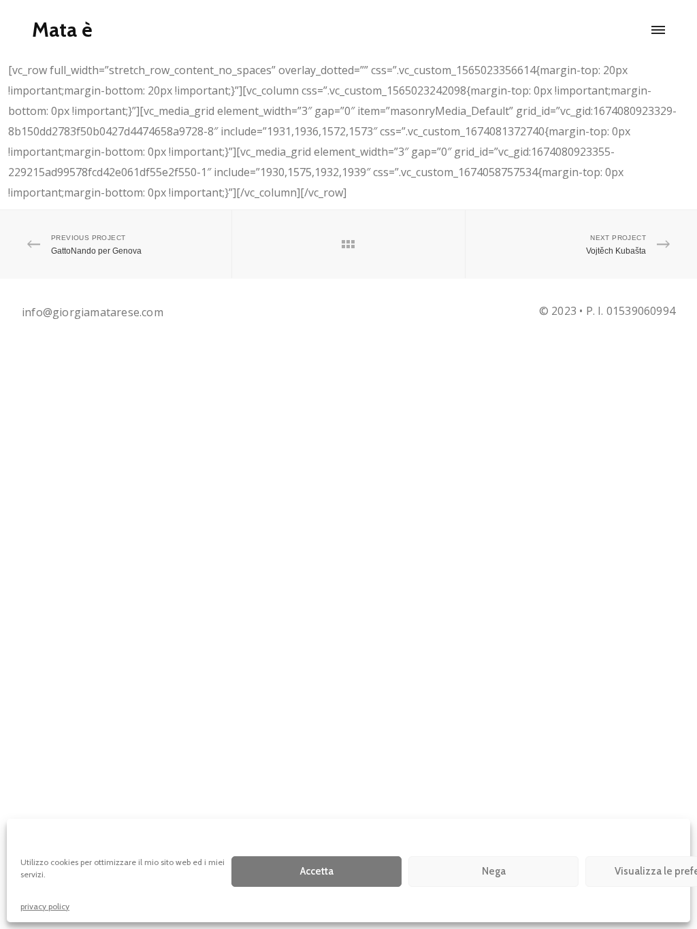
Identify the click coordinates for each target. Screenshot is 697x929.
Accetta (317, 871)
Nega (494, 871)
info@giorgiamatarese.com (92, 312)
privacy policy (44, 906)
